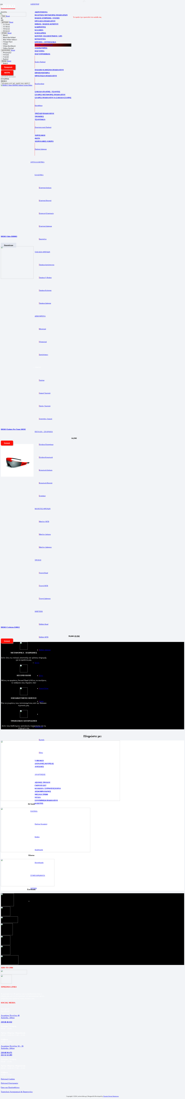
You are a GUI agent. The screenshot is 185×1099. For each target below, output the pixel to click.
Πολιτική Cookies (8, 1079)
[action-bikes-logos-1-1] (13, 16)
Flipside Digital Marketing (111, 1096)
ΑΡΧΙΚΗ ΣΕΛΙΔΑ (8, 77)
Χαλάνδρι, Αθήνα (7, 1018)
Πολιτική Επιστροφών (9, 1083)
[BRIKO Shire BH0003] (16, 85)
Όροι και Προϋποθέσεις (10, 1087)
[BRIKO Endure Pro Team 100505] (17, 278)
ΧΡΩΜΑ (4, 33)
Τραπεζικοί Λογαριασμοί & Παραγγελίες (17, 1092)
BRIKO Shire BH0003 (9, 236)
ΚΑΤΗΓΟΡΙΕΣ (6, 50)
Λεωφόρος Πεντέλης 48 (10, 1015)
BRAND (4, 61)
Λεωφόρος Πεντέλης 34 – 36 (12, 1046)
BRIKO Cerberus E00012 (10, 627)
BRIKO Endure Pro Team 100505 (13, 429)
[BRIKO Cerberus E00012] (17, 476)
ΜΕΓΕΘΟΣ (5, 22)
